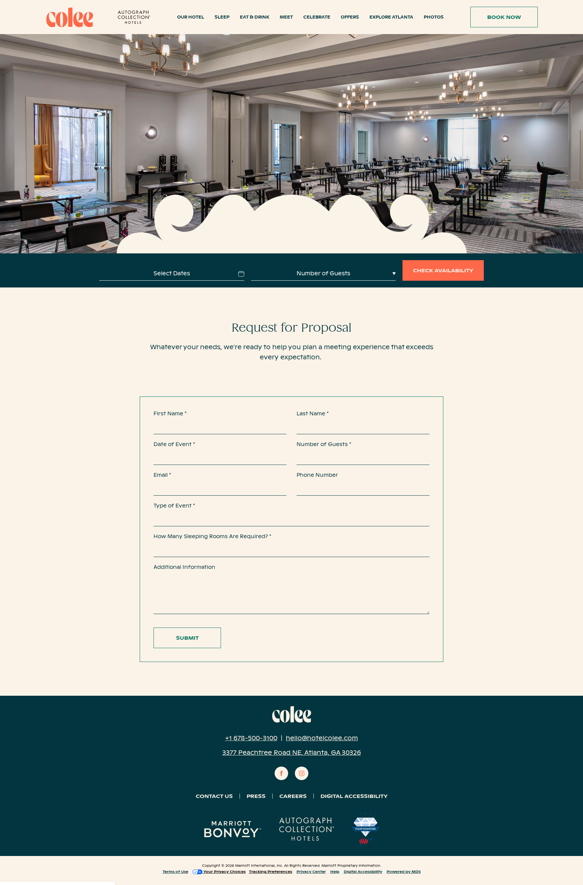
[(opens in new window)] (134, 17)
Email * (162, 475)
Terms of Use (175, 871)
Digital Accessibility (354, 796)
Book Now (500, 13)
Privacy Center (311, 871)
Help (334, 871)
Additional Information (184, 567)
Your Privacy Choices (224, 871)
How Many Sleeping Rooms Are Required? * (212, 536)
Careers (293, 796)
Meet (286, 17)
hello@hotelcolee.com (322, 738)
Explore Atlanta (391, 17)
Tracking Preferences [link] (270, 871)
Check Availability (443, 270)
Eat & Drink (254, 17)
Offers (350, 17)
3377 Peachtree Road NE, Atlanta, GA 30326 (291, 752)
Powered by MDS (404, 871)
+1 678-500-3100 (251, 738)
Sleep (222, 17)
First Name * (170, 413)
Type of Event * (174, 505)
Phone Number (317, 475)
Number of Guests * (324, 444)
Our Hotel (190, 17)
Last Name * (313, 413)
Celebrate (316, 17)
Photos (434, 17)
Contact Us (214, 796)
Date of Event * (174, 444)
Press (256, 796)
